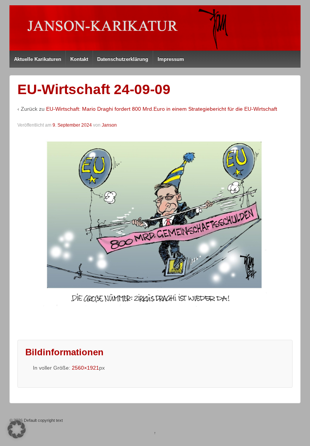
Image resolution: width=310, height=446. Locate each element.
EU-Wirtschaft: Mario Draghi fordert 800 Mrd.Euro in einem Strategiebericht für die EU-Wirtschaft (161, 109)
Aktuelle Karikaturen (37, 59)
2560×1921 (85, 368)
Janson (109, 125)
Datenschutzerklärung (122, 59)
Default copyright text (43, 420)
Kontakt (79, 59)
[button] (16, 429)
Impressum (171, 59)
